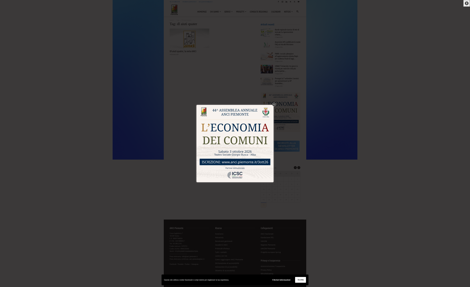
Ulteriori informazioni (281, 280)
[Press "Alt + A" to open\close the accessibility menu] (466, 3)
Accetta (300, 280)
